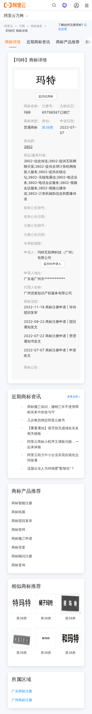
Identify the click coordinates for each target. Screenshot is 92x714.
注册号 (47, 106)
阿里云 (8, 26)
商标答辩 (18, 529)
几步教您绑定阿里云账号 (46, 420)
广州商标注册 (22, 700)
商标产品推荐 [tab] (67, 41)
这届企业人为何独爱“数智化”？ (50, 468)
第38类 (47, 127)
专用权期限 (32, 243)
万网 (22, 26)
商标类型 (31, 121)
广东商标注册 (22, 691)
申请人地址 (32, 273)
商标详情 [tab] (13, 41)
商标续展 (18, 512)
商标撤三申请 (22, 538)
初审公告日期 (34, 216)
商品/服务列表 (35, 155)
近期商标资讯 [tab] (38, 41)
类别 (45, 121)
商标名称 (31, 106)
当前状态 (67, 106)
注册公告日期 (34, 234)
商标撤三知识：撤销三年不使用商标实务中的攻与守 (53, 409)
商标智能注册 (22, 503)
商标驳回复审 (22, 521)
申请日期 (67, 121)
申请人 (29, 252)
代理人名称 (32, 287)
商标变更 (18, 547)
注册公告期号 (34, 225)
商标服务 (36, 26)
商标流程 (31, 301)
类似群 (29, 141)
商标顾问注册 (22, 556)
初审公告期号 (34, 208)
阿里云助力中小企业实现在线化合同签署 (53, 457)
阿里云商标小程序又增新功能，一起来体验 (53, 444)
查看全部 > (73, 396)
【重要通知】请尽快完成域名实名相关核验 (53, 430)
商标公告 (31, 367)
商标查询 (18, 565)
